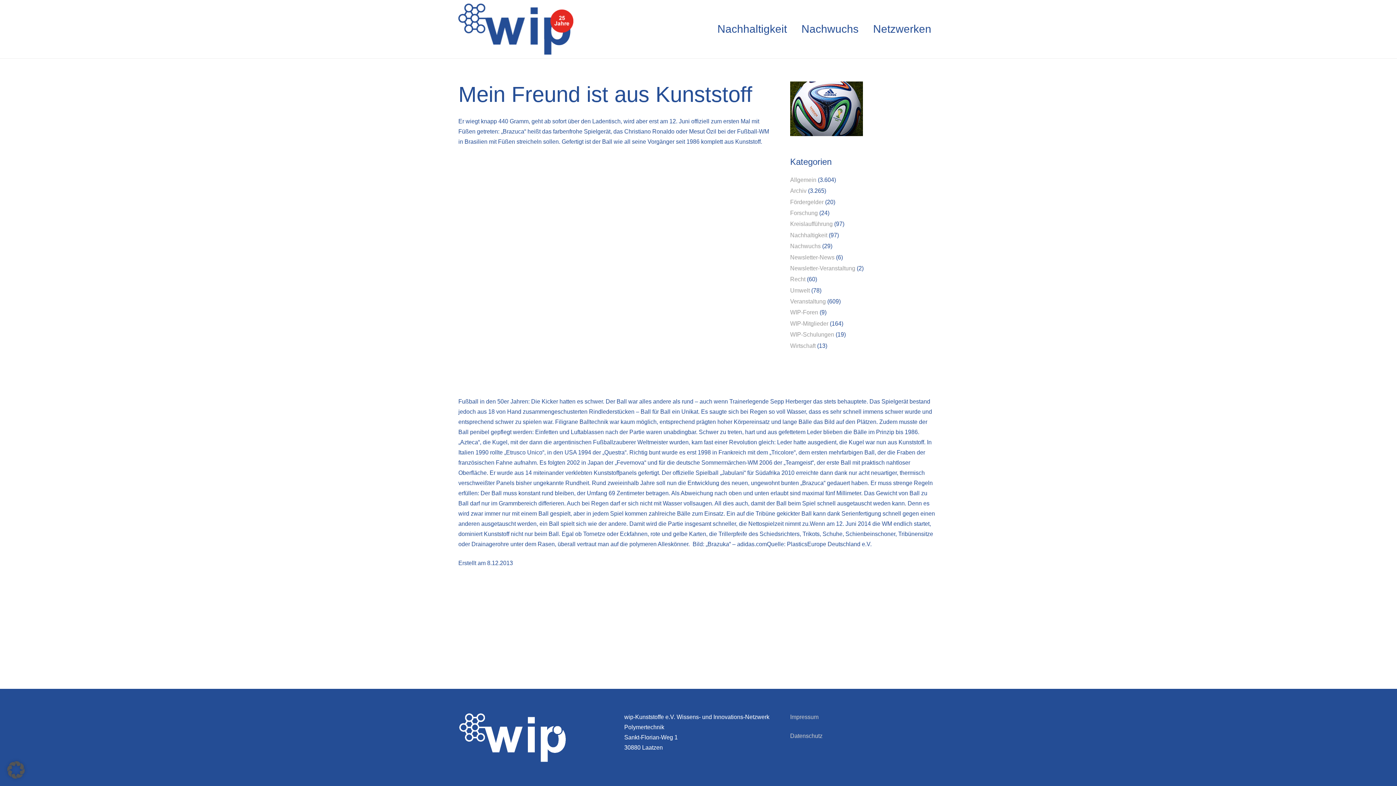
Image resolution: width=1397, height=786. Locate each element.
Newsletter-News (812, 257)
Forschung (804, 213)
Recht (797, 279)
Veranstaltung (808, 301)
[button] (16, 770)
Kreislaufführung (811, 224)
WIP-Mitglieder (809, 324)
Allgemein (803, 180)
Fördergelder (807, 202)
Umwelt (800, 290)
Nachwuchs (805, 246)
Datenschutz (806, 736)
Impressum (804, 717)
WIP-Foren (804, 312)
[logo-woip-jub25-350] (515, 29)
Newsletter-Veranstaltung (822, 268)
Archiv (798, 191)
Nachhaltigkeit (808, 235)
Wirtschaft (803, 346)
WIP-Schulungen (812, 335)
